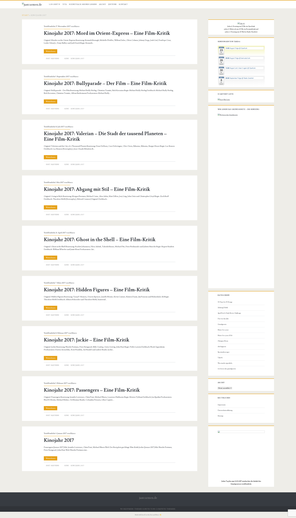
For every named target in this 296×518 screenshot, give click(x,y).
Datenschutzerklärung (225, 410)
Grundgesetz (222, 324)
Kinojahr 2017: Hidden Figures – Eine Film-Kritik (97, 290)
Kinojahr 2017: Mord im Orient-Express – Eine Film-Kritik (107, 33)
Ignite (146, 509)
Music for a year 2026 (225, 335)
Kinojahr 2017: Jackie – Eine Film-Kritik (86, 340)
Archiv (102, 4)
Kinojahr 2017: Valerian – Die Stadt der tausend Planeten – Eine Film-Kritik (105, 136)
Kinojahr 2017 (77, 59)
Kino (67, 59)
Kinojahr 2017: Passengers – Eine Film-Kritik (92, 390)
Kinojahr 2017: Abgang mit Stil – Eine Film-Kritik (97, 189)
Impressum (221, 405)
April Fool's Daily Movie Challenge (229, 313)
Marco (76, 26)
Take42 (220, 358)
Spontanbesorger (223, 352)
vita (65, 4)
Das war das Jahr (223, 319)
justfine (112, 4)
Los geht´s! (54, 4)
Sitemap (220, 416)
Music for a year (223, 330)
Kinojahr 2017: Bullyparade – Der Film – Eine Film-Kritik (105, 83)
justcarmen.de (148, 498)
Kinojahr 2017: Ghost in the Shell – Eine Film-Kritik (99, 240)
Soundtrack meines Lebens (83, 4)
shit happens (52, 59)
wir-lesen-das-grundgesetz (227, 369)
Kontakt (123, 4)
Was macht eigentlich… (225, 363)
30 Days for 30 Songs (225, 302)
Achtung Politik (223, 308)
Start (25, 15)
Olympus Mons (223, 341)
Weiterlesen (51, 51)
